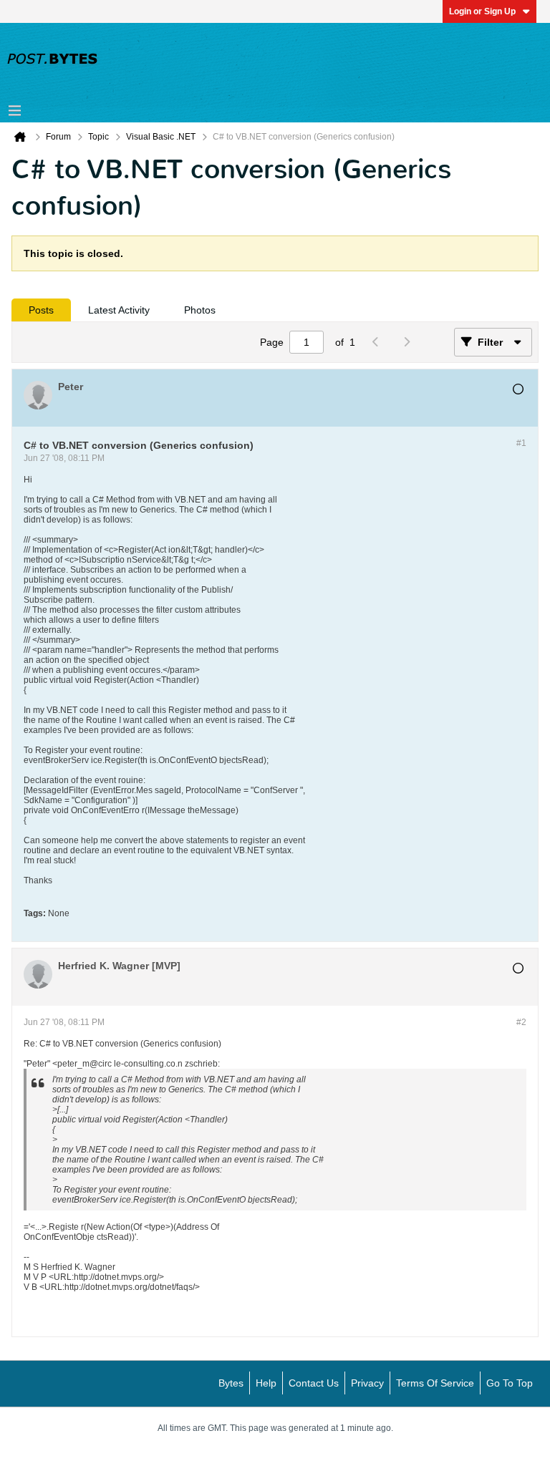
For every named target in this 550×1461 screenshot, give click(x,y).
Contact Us (314, 1383)
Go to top (509, 1383)
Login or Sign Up (482, 11)
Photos (200, 310)
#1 (521, 443)
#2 (521, 1022)
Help (266, 1383)
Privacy (367, 1383)
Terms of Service (435, 1383)
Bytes (230, 1383)
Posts (41, 310)
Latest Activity (119, 310)
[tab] (41, 309)
